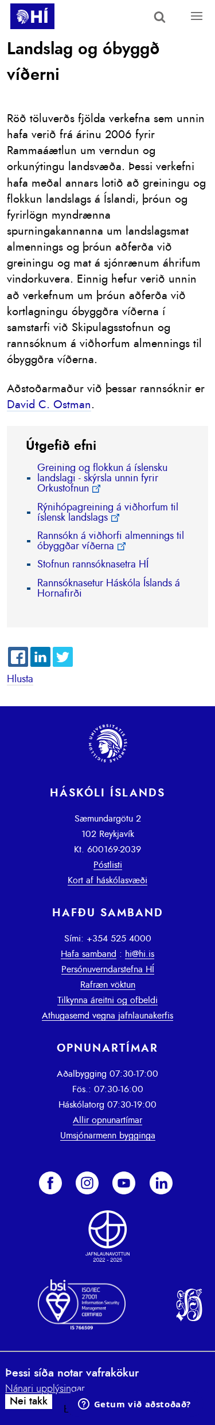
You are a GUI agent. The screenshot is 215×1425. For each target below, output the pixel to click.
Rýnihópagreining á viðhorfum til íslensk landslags (107, 512)
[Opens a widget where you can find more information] (134, 1405)
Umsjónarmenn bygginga (107, 1135)
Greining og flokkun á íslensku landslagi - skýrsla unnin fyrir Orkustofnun (102, 478)
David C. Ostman (49, 404)
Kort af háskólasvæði (107, 880)
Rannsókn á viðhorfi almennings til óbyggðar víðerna (110, 541)
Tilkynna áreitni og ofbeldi (107, 1000)
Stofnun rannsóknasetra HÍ (92, 564)
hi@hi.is (139, 954)
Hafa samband (88, 954)
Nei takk (29, 1401)
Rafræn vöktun (107, 984)
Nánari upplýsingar (45, 1389)
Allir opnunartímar (107, 1120)
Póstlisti (107, 865)
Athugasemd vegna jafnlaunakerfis (107, 1015)
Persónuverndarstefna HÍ (107, 969)
